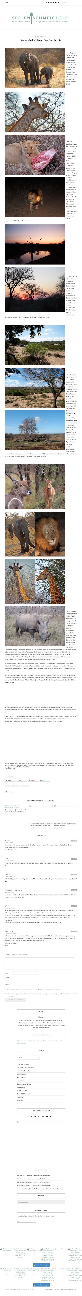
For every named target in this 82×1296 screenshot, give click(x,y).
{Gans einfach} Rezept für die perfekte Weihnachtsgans (34, 1185)
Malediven (20, 1100)
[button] (10, 780)
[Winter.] (61, 1255)
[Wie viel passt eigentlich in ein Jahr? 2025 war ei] (75, 1255)
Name (7, 973)
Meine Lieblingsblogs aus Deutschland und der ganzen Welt (35, 1216)
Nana (7, 906)
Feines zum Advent (23, 1064)
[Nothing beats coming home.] (7, 1255)
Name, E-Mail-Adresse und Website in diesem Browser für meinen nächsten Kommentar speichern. (35, 989)
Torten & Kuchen (22, 1090)
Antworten (74, 840)
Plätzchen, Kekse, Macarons (25, 1067)
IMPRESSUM (23, 1289)
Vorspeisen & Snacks (23, 1071)
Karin (7, 858)
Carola (8, 874)
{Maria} (8, 840)
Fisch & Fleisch (21, 1077)
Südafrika (44, 36)
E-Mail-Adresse (7, 979)
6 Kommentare (9, 792)
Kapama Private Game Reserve (70, 437)
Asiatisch (20, 1097)
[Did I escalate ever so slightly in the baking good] (20, 1255)
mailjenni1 (9, 931)
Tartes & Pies (21, 1087)
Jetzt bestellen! (21, 1043)
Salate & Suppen (22, 1074)
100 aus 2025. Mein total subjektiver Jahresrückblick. (33, 1175)
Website (7, 984)
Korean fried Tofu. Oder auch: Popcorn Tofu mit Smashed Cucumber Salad (40, 1189)
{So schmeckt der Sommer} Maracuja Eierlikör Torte (33, 1179)
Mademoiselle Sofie (13, 890)
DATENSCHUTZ (31, 1289)
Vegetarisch (20, 1081)
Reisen (36, 36)
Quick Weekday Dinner (24, 1084)
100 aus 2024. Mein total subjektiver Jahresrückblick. (33, 1182)
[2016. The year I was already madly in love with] (48, 1255)
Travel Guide (25, 785)
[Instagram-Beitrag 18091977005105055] (34, 1255)
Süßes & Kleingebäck (23, 1094)
